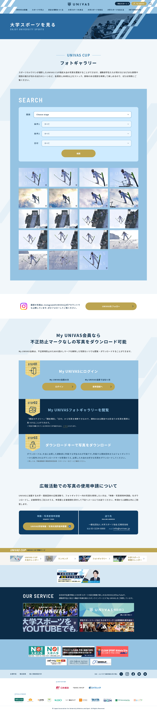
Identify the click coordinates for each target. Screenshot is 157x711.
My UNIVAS (140, 4)
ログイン (59, 386)
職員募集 (23, 674)
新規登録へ (98, 386)
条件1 (37, 124)
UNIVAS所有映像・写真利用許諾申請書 (49, 526)
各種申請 (13, 674)
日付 (36, 143)
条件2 (37, 133)
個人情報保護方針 (35, 674)
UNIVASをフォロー (111, 306)
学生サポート (122, 4)
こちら (65, 426)
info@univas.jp (121, 528)
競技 (28, 114)
